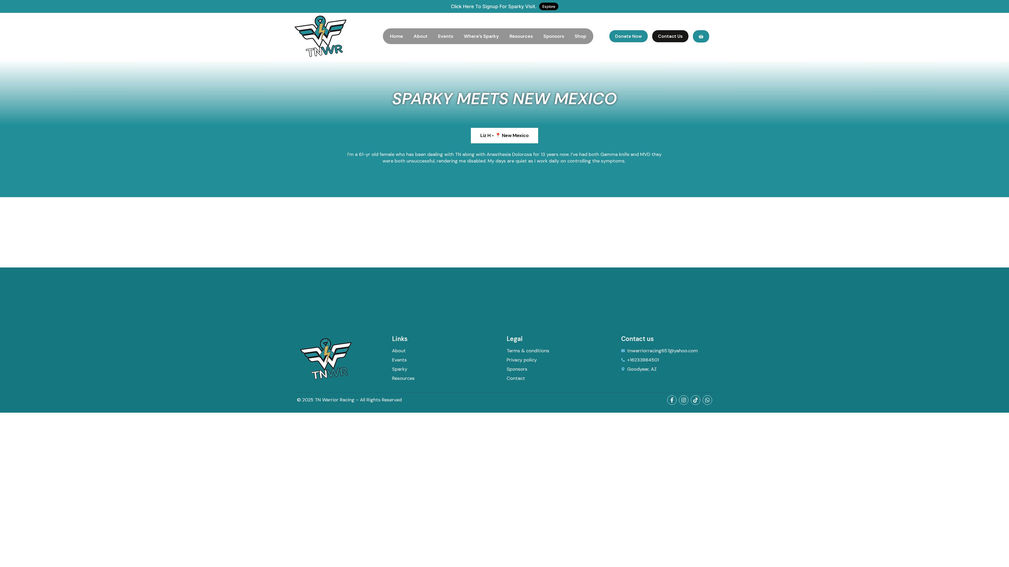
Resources (521, 36)
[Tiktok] (695, 400)
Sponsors (553, 36)
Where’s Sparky (481, 36)
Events (445, 36)
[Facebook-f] (672, 400)
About (421, 36)
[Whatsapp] (707, 400)
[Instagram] (683, 400)
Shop (580, 36)
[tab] (504, 135)
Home (396, 36)
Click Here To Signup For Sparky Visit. (503, 6)
